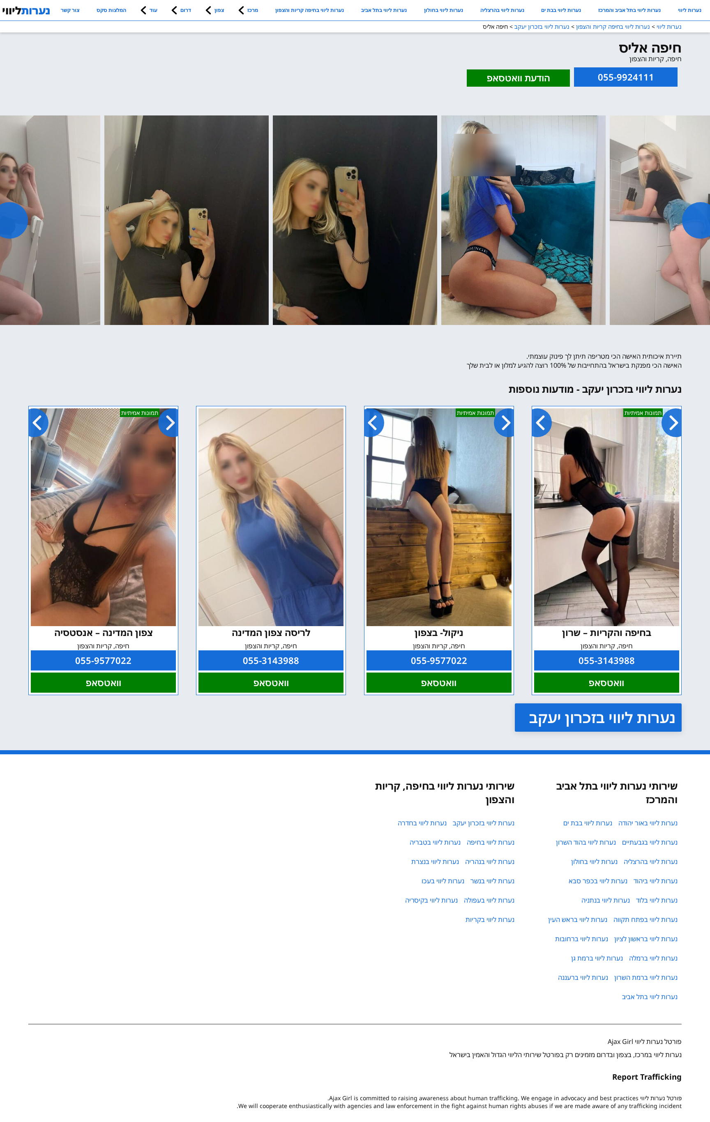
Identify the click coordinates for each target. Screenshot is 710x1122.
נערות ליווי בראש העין (577, 919)
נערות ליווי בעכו (443, 880)
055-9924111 (626, 77)
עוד (153, 10)
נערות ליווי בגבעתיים (650, 842)
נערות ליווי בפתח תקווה (645, 919)
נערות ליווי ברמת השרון (646, 977)
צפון (219, 10)
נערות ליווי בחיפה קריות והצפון (309, 10)
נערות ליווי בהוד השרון (586, 842)
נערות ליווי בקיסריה (431, 900)
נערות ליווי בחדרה (422, 822)
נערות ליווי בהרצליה (502, 10)
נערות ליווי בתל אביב (384, 10)
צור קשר (70, 10)
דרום (185, 10)
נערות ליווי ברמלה (653, 958)
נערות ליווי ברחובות (581, 938)
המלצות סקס (111, 10)
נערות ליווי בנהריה (489, 861)
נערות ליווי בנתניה (605, 900)
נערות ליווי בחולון (443, 10)
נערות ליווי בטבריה (435, 842)
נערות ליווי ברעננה (583, 977)
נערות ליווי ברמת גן (597, 958)
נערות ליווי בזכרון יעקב (602, 717)
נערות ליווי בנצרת (435, 861)
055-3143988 (607, 660)
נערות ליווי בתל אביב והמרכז (629, 10)
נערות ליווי (689, 10)
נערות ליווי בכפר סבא (598, 880)
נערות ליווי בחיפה (490, 842)
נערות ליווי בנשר (492, 880)
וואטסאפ (606, 683)
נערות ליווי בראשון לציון (646, 938)
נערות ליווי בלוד (657, 900)
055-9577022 (439, 660)
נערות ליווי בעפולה (489, 900)
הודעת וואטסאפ (518, 78)
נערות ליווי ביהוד (656, 880)
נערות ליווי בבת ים (561, 10)
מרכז (252, 10)
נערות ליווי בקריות (490, 919)
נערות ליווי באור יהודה (648, 822)
